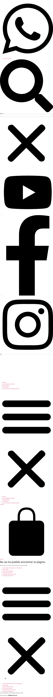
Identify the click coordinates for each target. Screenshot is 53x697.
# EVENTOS (5, 387)
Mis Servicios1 (6, 385)
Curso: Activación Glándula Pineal (11, 388)
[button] (26, 86)
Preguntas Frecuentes (8, 575)
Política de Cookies (7, 572)
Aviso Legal (5, 569)
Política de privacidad (8, 571)
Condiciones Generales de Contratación (12, 568)
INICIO (4, 382)
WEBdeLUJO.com (12, 695)
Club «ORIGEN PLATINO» (9, 384)
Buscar (1, 113)
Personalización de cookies (9, 574)
